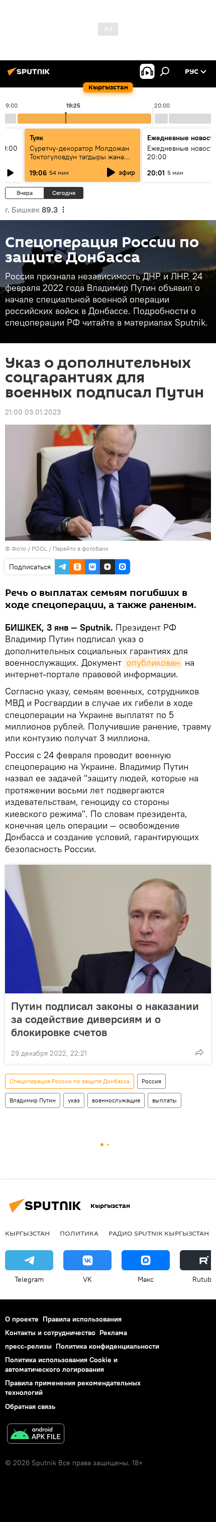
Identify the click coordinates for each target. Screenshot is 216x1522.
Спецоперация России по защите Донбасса (70, 1081)
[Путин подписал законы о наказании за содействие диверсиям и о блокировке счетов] (108, 929)
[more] (199, 1052)
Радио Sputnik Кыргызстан (159, 1233)
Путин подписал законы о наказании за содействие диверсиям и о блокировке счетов (105, 1019)
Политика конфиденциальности (107, 1346)
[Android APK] (36, 1435)
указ (74, 1100)
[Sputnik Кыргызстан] (30, 75)
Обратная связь (30, 1406)
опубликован (153, 662)
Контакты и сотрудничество (50, 1332)
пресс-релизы (28, 1346)
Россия (151, 1081)
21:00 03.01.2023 (33, 412)
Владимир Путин (33, 1100)
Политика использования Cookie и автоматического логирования (61, 1364)
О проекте (22, 1319)
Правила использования (82, 1319)
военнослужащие (116, 1100)
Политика (79, 1233)
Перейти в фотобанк (81, 548)
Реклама (113, 1332)
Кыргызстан (27, 1233)
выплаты (164, 1100)
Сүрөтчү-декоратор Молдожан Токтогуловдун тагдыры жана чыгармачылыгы (79, 157)
